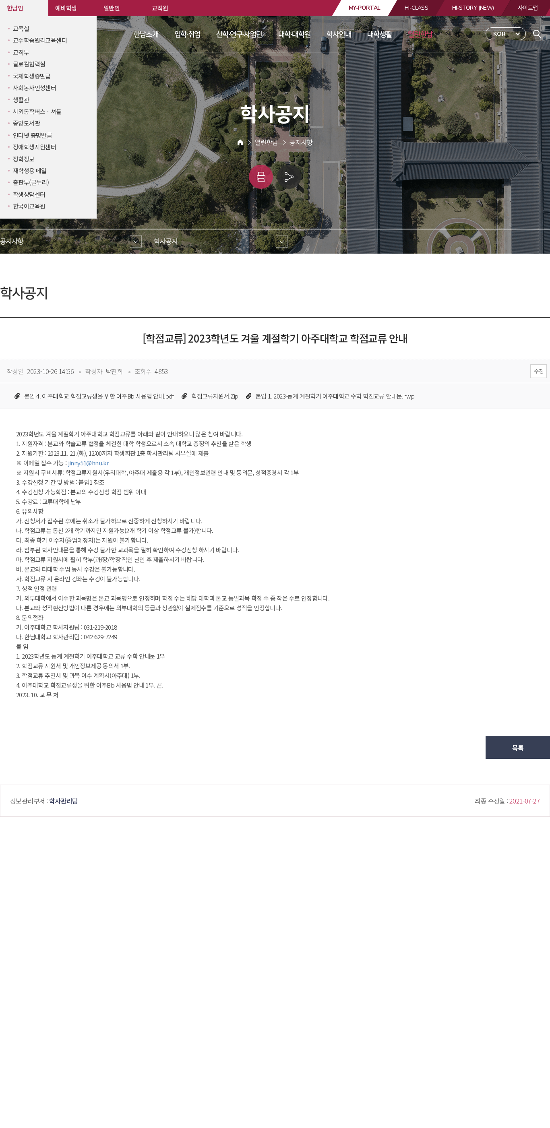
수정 (538, 371)
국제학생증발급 (32, 76)
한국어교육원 (29, 206)
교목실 (21, 28)
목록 (518, 747)
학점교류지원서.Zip (214, 396)
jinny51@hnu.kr (88, 463)
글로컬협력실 (29, 64)
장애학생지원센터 (34, 147)
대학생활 (379, 34)
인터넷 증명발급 (32, 135)
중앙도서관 (26, 123)
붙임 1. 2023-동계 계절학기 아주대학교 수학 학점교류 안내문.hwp (335, 396)
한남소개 (146, 34)
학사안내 (339, 34)
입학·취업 (187, 34)
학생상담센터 (29, 194)
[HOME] (240, 142)
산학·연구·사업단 (239, 34)
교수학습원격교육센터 (40, 40)
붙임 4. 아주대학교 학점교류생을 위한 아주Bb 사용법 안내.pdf (99, 396)
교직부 (21, 52)
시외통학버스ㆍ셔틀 (37, 111)
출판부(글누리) (31, 182)
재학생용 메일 (30, 170)
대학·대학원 (294, 34)
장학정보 (24, 159)
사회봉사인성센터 (34, 87)
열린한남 (420, 34)
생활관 (21, 99)
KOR (499, 34)
